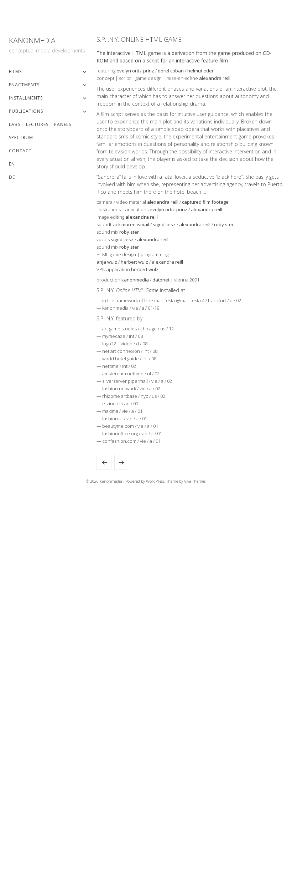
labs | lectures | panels (40, 124)
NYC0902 (121, 462)
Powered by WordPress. (145, 481)
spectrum (21, 137)
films (15, 71)
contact (20, 151)
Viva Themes (194, 481)
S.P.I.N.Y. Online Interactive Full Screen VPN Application (104, 462)
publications (26, 111)
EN (12, 164)
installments (26, 98)
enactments (24, 85)
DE (12, 177)
